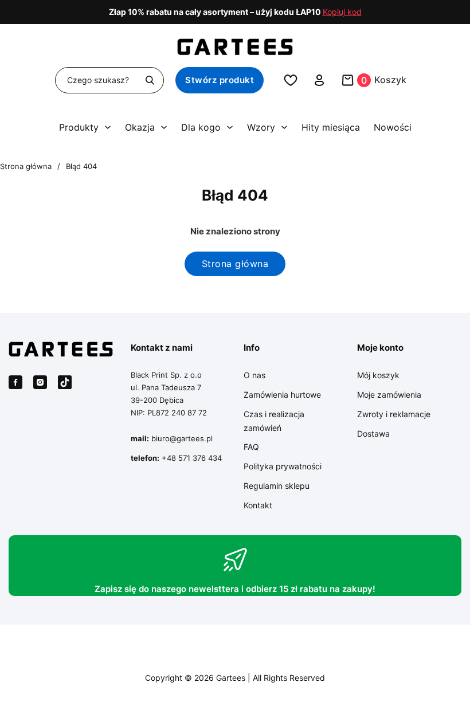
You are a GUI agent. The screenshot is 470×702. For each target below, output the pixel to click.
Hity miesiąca (330, 127)
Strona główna (26, 166)
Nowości (393, 127)
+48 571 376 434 (192, 457)
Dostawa (373, 433)
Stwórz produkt (219, 79)
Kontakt (258, 505)
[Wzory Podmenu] (284, 127)
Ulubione (290, 80)
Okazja (140, 127)
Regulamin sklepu (277, 486)
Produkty (79, 127)
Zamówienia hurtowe (282, 394)
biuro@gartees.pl (182, 438)
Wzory (261, 127)
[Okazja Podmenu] (163, 127)
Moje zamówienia (389, 394)
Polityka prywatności (283, 466)
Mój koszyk (378, 375)
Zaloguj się (319, 80)
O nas (254, 375)
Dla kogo (201, 127)
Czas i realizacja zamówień (274, 421)
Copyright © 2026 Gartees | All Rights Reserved (235, 678)
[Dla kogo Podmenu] (229, 127)
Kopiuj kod (342, 12)
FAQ (251, 447)
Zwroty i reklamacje (393, 414)
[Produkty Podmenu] (107, 127)
